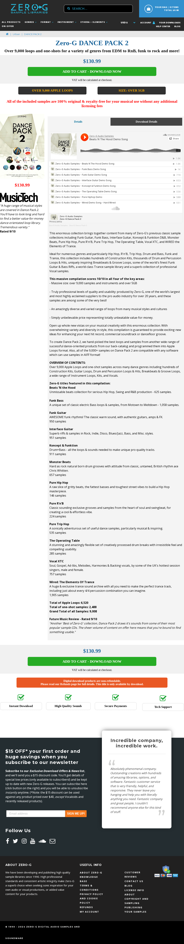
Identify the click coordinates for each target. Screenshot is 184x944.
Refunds (86, 907)
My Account (89, 911)
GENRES (30, 22)
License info (134, 890)
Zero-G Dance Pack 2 (78, 225)
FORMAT (46, 22)
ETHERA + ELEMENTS (93, 22)
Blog (177, 26)
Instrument (66, 22)
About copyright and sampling (137, 899)
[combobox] (98, 9)
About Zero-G (91, 872)
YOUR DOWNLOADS (169, 22)
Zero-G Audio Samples (58, 225)
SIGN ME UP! (76, 813)
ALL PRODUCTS (11, 22)
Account (146, 22)
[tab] (78, 121)
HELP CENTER (163, 26)
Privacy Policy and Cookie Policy (91, 898)
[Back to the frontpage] (7, 34)
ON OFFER (8, 26)
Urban (16, 34)
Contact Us (134, 881)
